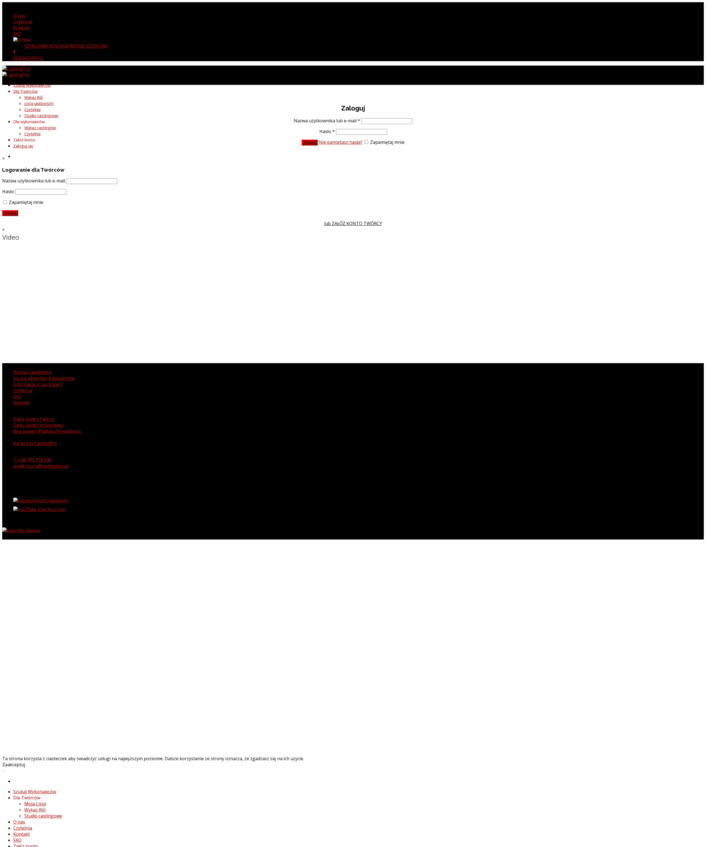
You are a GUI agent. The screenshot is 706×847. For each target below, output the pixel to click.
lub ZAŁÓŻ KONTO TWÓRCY (353, 223)
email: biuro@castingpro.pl (40, 466)
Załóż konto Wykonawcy (38, 425)
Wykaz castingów (40, 127)
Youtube (55, 509)
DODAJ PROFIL (28, 58)
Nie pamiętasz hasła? (340, 142)
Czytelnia (22, 22)
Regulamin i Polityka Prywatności (47, 431)
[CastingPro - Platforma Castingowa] (16, 71)
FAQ (17, 34)
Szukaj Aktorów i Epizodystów (44, 378)
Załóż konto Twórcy (33, 419)
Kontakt (21, 28)
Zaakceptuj (13, 765)
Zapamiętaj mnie (387, 142)
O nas (19, 16)
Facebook (57, 501)
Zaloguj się (23, 146)
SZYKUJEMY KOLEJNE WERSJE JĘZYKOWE (66, 46)
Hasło (327, 131)
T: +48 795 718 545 (32, 460)
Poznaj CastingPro (32, 372)
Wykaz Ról (33, 97)
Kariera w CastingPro (35, 443)
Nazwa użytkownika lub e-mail (327, 121)
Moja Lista (35, 804)
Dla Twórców (25, 91)
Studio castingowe (41, 115)
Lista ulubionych (39, 103)
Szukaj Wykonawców (32, 85)
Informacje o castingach (38, 384)
